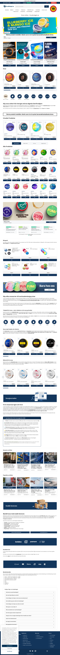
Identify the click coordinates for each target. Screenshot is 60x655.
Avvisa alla (10, 648)
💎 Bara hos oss (15, 11)
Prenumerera (23, 11)
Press (51, 638)
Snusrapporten (32, 409)
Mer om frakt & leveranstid (16, 532)
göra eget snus (31, 333)
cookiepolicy (4, 639)
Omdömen (51, 640)
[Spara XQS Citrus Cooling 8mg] (50, 149)
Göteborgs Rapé (34, 332)
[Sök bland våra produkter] (46, 6)
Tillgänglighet (52, 646)
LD (45, 332)
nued (4, 314)
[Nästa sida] (57, 27)
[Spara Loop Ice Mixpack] (41, 248)
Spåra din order (25, 640)
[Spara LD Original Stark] (46, 73)
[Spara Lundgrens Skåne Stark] (22, 167)
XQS (26, 313)
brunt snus (7, 331)
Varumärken (38, 9)
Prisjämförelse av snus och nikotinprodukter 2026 (29, 300)
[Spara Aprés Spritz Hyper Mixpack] (22, 263)
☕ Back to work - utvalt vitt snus (29, 0)
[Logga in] (46, 3)
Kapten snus (42, 332)
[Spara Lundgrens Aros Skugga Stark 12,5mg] (32, 167)
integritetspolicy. (6, 643)
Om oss (50, 633)
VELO (20, 313)
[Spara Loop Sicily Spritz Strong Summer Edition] (32, 149)
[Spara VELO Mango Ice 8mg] (45, 122)
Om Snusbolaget (29, 11)
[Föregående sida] (3, 27)
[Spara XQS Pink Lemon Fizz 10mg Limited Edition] (4, 149)
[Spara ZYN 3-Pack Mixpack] (22, 248)
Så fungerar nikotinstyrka (27, 643)
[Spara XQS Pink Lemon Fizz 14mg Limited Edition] (22, 149)
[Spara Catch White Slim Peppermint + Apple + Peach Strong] (4, 263)
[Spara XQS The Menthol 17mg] (19, 122)
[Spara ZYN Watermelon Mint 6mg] (22, 184)
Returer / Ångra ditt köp (26, 641)
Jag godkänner (10, 645)
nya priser (52, 303)
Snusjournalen (37, 11)
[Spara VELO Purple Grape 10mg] (32, 184)
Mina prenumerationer (39, 636)
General (29, 332)
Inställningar (9, 651)
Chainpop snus (9, 314)
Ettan (39, 332)
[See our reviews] (29, 3)
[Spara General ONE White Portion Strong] (41, 167)
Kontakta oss (25, 635)
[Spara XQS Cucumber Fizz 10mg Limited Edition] (13, 149)
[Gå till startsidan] (8, 6)
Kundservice (24, 633)
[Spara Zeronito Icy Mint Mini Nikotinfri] (19, 370)
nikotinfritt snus (46, 105)
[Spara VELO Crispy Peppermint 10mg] (4, 184)
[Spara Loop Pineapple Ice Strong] (32, 122)
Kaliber (47, 332)
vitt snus (32, 105)
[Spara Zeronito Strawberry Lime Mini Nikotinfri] (32, 370)
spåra (9, 556)
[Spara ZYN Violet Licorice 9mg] (6, 122)
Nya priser (7, 9)
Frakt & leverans (25, 638)
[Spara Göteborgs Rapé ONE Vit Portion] (4, 167)
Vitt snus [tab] (34, 143)
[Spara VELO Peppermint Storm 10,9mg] (50, 184)
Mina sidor (37, 633)
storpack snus (36, 108)
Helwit (30, 313)
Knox (50, 332)
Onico (46, 362)
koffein (26, 363)
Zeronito (51, 362)
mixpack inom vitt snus (15, 243)
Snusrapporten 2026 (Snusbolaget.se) (12, 441)
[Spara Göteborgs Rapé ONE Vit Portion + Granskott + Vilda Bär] (41, 263)
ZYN (22, 313)
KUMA (56, 313)
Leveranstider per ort (43, 532)
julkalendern (38, 303)
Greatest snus (51, 313)
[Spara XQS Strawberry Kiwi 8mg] (13, 184)
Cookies (51, 641)
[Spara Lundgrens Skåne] (13, 167)
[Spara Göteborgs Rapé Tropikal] (6, 73)
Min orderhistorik (39, 638)
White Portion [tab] (25, 143)
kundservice (19, 554)
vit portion (29, 331)
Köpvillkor (51, 643)
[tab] (30, 40)
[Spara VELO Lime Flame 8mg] (41, 149)
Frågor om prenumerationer (27, 645)
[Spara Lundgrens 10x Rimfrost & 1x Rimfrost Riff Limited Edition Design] (4, 248)
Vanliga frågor (25, 636)
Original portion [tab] (43, 143)
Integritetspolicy (52, 645)
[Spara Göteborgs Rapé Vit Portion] (32, 73)
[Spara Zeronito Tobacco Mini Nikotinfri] (5, 370)
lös (24, 331)
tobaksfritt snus (15, 312)
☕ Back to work (44, 9)
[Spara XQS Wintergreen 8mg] (50, 167)
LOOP (24, 313)
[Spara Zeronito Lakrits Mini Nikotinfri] (46, 370)
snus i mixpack (6, 243)
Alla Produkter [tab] (16, 143)
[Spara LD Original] (19, 73)
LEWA (48, 362)
